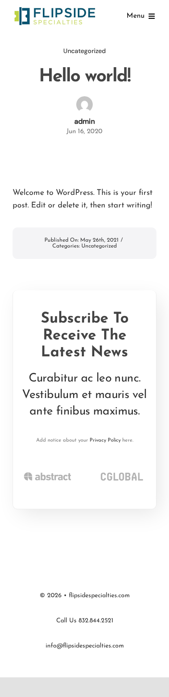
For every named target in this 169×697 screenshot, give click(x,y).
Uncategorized (84, 51)
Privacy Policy (105, 440)
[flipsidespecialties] (55, 9)
